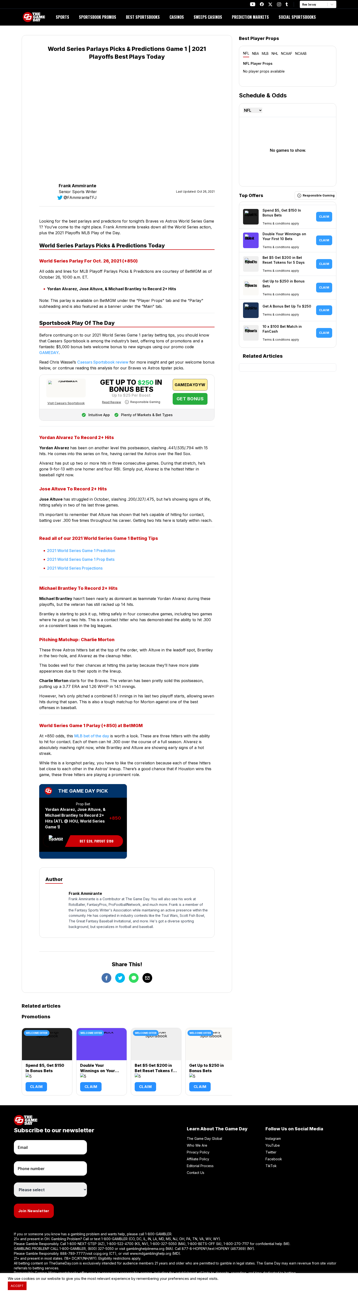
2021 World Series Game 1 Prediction (81, 550)
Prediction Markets (250, 17)
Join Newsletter (33, 1211)
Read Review (111, 402)
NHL (275, 53)
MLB (265, 53)
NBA (255, 53)
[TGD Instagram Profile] (279, 4)
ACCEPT (17, 1286)
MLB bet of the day (91, 735)
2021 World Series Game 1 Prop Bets (80, 559)
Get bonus (190, 398)
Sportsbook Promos (97, 17)
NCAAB (301, 53)
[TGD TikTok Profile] (286, 4)
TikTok (271, 1166)
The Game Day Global (204, 1138)
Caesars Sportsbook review (102, 362)
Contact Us (195, 1173)
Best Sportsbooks (143, 17)
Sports (62, 17)
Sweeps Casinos (208, 17)
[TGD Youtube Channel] (253, 4)
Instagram (273, 1138)
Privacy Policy (198, 1152)
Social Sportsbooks (297, 17)
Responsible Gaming (145, 402)
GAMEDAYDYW (190, 384)
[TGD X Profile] (270, 4)
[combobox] (302, 4)
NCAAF (286, 53)
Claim (36, 1086)
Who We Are (197, 1145)
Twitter (270, 1152)
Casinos (177, 17)
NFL (246, 53)
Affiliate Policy (198, 1159)
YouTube (272, 1145)
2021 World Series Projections (75, 568)
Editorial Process (200, 1166)
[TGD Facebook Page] (262, 4)
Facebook (273, 1159)
